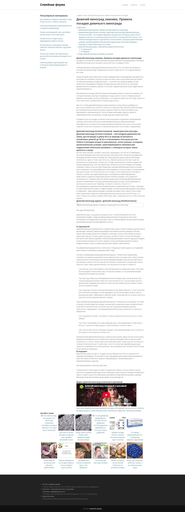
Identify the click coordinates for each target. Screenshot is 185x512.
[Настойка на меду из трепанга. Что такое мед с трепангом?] (49, 423)
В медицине (85, 52)
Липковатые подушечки (116, 411)
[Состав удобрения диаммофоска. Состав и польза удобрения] (100, 423)
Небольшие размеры (133, 411)
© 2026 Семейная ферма (51, 484)
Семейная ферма (52, 4)
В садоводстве (86, 49)
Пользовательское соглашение (62, 489)
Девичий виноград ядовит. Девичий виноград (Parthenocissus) (101, 47)
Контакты (46, 489)
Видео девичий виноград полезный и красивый (96, 54)
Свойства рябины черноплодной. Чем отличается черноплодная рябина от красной (54, 65)
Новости (134, 5)
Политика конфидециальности (53, 492)
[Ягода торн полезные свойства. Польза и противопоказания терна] (135, 458)
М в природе (119, 408)
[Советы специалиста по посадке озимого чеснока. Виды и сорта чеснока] (66, 458)
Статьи (142, 5)
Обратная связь (48, 496)
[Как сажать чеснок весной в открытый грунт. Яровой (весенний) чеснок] (66, 430)
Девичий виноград (91, 408)
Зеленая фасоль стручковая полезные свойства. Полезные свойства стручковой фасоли (55, 47)
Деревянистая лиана (106, 408)
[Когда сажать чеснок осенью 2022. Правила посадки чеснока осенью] (83, 430)
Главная (125, 5)
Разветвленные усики (99, 411)
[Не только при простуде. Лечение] (100, 458)
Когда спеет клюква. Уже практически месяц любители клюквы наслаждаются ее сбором (55, 56)
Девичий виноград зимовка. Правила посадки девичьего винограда (103, 30)
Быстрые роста (130, 408)
